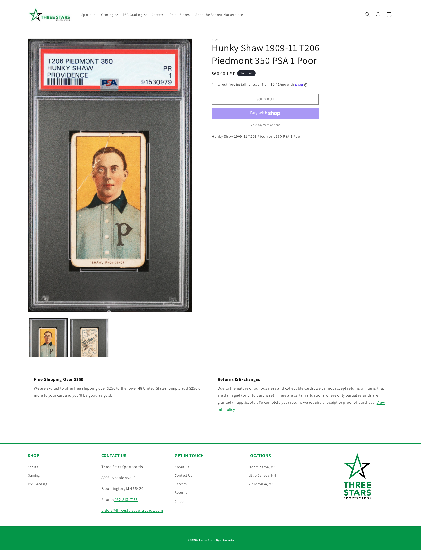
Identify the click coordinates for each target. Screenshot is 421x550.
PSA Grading (37, 484)
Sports (33, 467)
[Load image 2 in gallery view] (89, 337)
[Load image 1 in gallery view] (48, 337)
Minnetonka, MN (261, 484)
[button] (88, 15)
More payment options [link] (265, 125)
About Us (182, 467)
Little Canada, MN (262, 475)
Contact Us (183, 475)
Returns (181, 492)
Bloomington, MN (262, 467)
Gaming (34, 475)
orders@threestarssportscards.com (132, 510)
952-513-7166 (126, 499)
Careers (181, 484)
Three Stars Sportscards (216, 540)
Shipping (182, 501)
